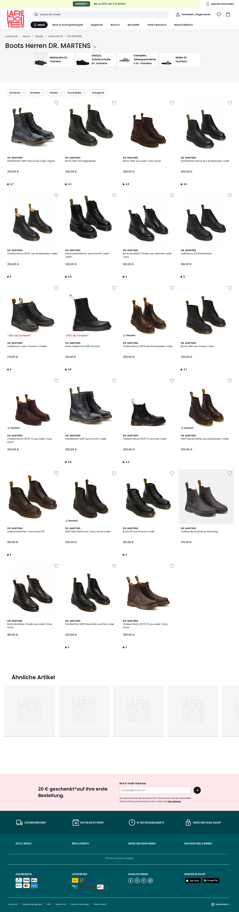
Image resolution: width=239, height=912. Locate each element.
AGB (49, 904)
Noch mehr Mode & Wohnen (198, 843)
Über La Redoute (80, 843)
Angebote (97, 24)
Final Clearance (156, 24)
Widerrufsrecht (100, 904)
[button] (228, 14)
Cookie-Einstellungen (80, 904)
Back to (115, 24)
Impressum (13, 904)
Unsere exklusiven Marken (142, 843)
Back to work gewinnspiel (68, 24)
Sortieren (14, 92)
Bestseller (134, 24)
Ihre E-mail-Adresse (133, 783)
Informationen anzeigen (119, 858)
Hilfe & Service (24, 843)
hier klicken (174, 801)
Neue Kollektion (183, 24)
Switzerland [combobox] (221, 904)
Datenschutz (61, 904)
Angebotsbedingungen (32, 904)
